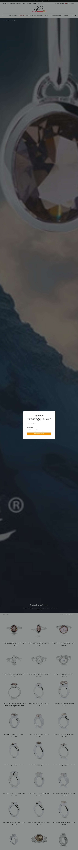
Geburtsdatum (30, 427)
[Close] (54, 412)
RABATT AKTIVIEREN (39, 433)
